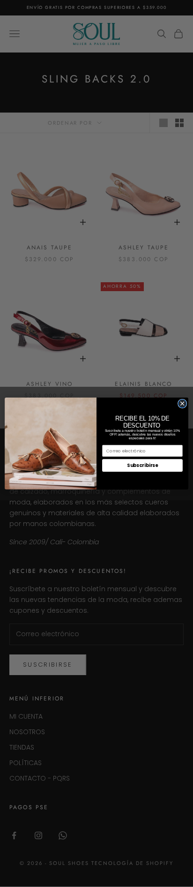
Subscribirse (142, 465)
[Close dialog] (182, 403)
